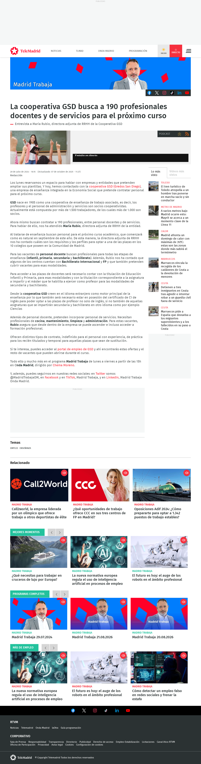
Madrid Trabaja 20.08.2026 (159, 614)
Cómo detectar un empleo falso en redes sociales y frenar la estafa (159, 667)
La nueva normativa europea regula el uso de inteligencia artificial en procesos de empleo (99, 552)
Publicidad (85, 742)
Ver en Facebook (73, 711)
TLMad (79, 51)
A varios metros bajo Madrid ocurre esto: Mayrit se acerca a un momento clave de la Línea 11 (153, 210)
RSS (187, 134)
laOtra (55, 728)
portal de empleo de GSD (75, 349)
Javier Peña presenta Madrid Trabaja (100, 73)
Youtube (187, 93)
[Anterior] (52, 532)
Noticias (56, 51)
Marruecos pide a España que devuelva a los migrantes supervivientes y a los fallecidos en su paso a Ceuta (153, 311)
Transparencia (56, 742)
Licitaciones (148, 742)
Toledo (165, 182)
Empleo (14, 448)
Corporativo (20, 736)
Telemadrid (27, 728)
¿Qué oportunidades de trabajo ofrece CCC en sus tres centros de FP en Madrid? (100, 485)
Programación (138, 51)
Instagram (164, 93)
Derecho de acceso (103, 742)
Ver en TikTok (106, 711)
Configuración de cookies (89, 745)
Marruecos (168, 259)
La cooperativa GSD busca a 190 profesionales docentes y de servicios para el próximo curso (40, 147)
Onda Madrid (106, 51)
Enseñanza (25, 448)
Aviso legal (57, 745)
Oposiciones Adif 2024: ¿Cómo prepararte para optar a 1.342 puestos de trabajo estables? (162, 485)
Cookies (69, 745)
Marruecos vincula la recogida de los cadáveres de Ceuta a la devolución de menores (153, 262)
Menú (188, 51)
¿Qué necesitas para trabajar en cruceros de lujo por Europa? (38, 552)
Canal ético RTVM (166, 742)
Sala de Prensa (18, 742)
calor (164, 231)
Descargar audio (179, 134)
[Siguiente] (60, 532)
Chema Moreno (63, 365)
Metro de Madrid (171, 207)
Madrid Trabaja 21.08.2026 (99, 614)
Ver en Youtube (128, 710)
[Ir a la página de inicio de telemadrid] (25, 51)
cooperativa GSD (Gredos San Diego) (115, 186)
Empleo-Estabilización (127, 742)
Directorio (71, 742)
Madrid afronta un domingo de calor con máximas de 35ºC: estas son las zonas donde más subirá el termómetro (153, 235)
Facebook (149, 93)
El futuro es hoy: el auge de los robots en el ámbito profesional (159, 552)
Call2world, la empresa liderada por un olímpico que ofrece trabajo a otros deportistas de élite (39, 485)
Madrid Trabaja (22, 504)
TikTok (172, 93)
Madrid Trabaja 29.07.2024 (38, 614)
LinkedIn (179, 93)
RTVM (14, 722)
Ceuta (164, 283)
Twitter (157, 93)
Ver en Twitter (84, 711)
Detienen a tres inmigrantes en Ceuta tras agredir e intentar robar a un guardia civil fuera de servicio (153, 287)
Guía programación (71, 728)
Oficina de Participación (22, 745)
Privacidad (43, 745)
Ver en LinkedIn (117, 710)
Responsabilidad (37, 742)
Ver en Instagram (95, 710)
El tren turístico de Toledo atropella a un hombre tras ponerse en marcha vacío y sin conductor (153, 186)
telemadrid (21, 758)
